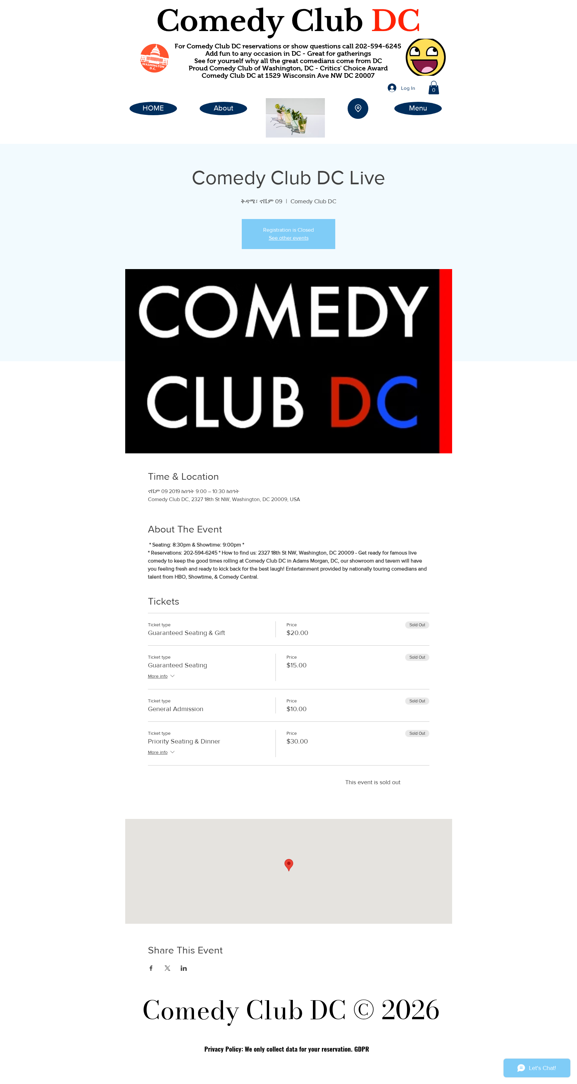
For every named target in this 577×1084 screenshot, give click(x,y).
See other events (289, 238)
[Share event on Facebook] (151, 968)
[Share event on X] (167, 968)
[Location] (358, 108)
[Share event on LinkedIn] (184, 968)
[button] (433, 87)
